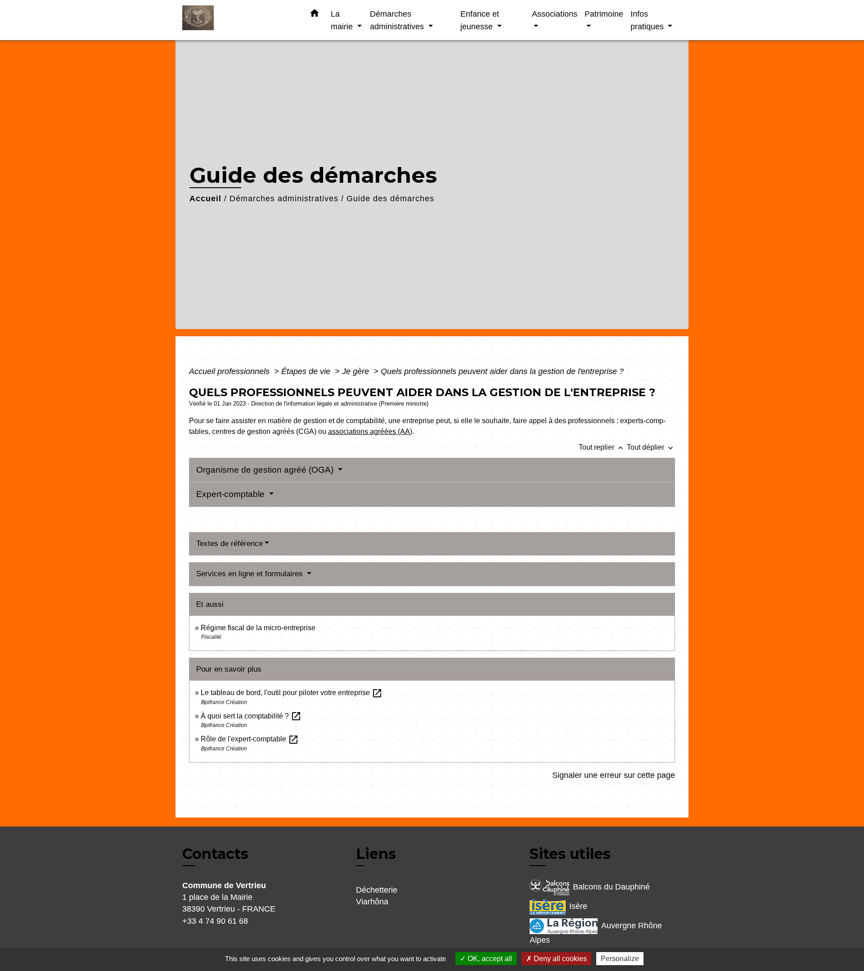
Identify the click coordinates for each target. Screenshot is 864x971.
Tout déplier (651, 447)
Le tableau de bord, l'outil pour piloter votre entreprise (291, 692)
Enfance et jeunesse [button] (479, 20)
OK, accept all (489, 958)
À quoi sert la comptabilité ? (251, 716)
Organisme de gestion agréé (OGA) (266, 469)
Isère (578, 906)
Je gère (356, 371)
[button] (314, 15)
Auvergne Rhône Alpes (596, 932)
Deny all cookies (559, 958)
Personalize (620, 958)
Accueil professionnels (230, 371)
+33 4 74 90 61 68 (215, 921)
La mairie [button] (343, 20)
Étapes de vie (307, 371)
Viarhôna (372, 901)
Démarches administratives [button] (398, 20)
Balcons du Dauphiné (611, 886)
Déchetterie (376, 889)
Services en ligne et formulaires (250, 573)
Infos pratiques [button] (648, 20)
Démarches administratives (284, 198)
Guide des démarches (390, 198)
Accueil (205, 198)
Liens (376, 854)
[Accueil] (238, 20)
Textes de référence (229, 543)
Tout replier (602, 447)
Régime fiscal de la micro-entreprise (258, 628)
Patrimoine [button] (604, 13)
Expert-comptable (231, 494)
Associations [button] (554, 13)
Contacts (215, 854)
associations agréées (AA (369, 431)
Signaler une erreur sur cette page (613, 775)
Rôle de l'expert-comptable (250, 739)
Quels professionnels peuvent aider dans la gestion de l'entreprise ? (502, 371)
